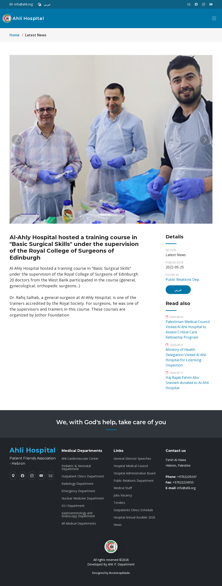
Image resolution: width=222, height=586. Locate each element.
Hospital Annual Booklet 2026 (134, 517)
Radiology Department (77, 483)
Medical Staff (123, 488)
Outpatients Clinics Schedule (133, 510)
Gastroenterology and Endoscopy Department (78, 515)
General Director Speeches (132, 458)
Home (15, 35)
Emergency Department (78, 491)
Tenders (119, 502)
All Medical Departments (79, 523)
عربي (178, 289)
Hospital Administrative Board (134, 473)
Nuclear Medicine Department (83, 498)
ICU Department (73, 505)
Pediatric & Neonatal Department (76, 467)
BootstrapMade (119, 573)
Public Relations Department (134, 480)
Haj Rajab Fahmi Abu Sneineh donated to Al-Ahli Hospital (187, 382)
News (118, 524)
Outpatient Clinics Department (83, 476)
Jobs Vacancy (123, 495)
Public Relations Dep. (183, 279)
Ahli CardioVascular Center (80, 458)
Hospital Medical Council (131, 465)
